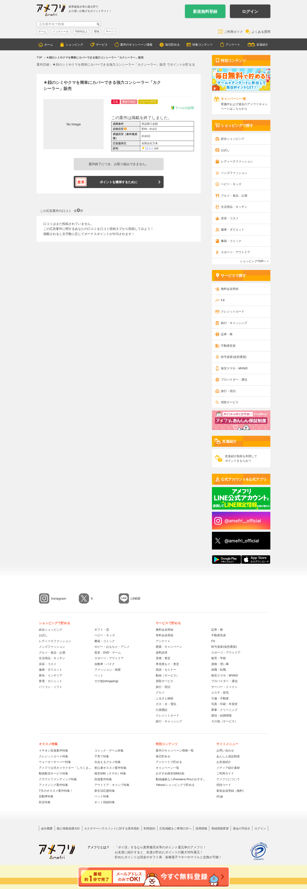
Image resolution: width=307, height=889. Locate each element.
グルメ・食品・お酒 (234, 195)
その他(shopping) (106, 681)
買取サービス (229, 402)
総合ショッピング (232, 138)
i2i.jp (219, 796)
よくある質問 (260, 31)
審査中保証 (129, 101)
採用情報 (201, 828)
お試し (225, 150)
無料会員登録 (229, 288)
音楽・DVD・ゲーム (107, 652)
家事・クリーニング (224, 710)
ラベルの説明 (184, 108)
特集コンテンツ (202, 44)
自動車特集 (46, 796)
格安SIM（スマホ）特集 (110, 773)
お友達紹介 (223, 762)
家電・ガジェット (50, 681)
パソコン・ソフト (50, 687)
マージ (110, 31)
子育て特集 (101, 756)
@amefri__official (243, 520)
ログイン (250, 11)
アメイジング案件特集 (53, 785)
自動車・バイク (104, 664)
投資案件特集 (103, 779)
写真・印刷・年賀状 (224, 704)
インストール (61, 31)
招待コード (223, 785)
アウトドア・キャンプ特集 (111, 785)
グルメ (160, 692)
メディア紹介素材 (228, 767)
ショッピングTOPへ (253, 261)
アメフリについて (228, 779)
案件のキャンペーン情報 (136, 44)
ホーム (48, 44)
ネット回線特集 (104, 802)
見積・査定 (163, 658)
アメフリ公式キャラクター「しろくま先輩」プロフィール (65, 767)
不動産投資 (228, 345)
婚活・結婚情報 (221, 715)
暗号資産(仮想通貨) (234, 357)
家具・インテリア (50, 675)
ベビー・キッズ (231, 184)
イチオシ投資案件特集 (53, 750)
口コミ (149, 148)
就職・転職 (218, 669)
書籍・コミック (231, 241)
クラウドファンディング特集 (58, 779)
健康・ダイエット (232, 229)
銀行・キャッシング (234, 323)
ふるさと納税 (164, 698)
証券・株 (227, 334)
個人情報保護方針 (68, 828)
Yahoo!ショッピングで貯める (175, 785)
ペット (98, 675)
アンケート (233, 44)
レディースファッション (237, 161)
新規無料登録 (205, 11)
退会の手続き (241, 828)
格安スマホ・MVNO (234, 368)
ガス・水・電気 (166, 704)
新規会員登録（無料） (231, 790)
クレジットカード (232, 311)
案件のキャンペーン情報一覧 (175, 750)
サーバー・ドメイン (224, 687)
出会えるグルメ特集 (107, 762)
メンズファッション (234, 173)
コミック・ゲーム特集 (109, 750)
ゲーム (42, 31)
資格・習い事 (220, 664)
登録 (96, 31)
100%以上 (81, 31)
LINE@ (135, 598)
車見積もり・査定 (167, 664)
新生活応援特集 (104, 790)
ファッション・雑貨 (107, 669)
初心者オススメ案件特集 (110, 767)
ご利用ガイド (233, 31)
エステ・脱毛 (220, 692)
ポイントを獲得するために (119, 182)
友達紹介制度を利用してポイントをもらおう (241, 458)
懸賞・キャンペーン (169, 646)
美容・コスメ (229, 218)
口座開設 (161, 710)
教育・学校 (218, 658)
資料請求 (161, 652)
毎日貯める (172, 44)
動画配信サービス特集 (53, 773)
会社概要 (47, 828)
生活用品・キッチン (234, 206)
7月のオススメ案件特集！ (56, 790)
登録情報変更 (220, 828)
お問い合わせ (225, 750)
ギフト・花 (101, 629)
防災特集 (45, 802)
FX (223, 300)
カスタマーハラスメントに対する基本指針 (112, 828)
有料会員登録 (164, 635)
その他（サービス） (224, 721)
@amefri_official (242, 540)
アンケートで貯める (169, 762)
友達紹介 (262, 44)
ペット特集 (101, 796)
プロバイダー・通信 (234, 379)
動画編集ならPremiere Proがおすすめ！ (181, 779)
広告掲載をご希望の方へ (175, 828)
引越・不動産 (220, 698)
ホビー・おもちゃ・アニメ (111, 646)
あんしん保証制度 (228, 756)
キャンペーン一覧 (167, 767)
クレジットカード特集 (53, 756)
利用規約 (149, 828)
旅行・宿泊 (228, 391)
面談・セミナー (166, 669)
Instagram (58, 598)
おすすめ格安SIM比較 (170, 773)
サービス (102, 44)
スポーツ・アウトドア (235, 252)
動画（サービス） (167, 675)
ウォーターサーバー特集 (55, 762)
